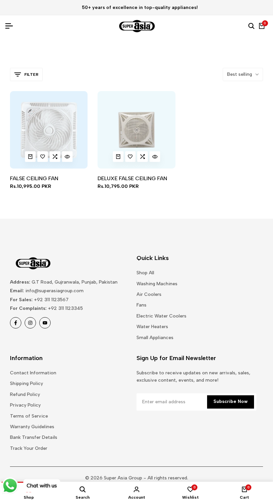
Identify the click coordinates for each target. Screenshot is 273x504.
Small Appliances (154, 337)
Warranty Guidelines (32, 427)
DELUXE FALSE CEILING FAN (132, 178)
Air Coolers (148, 294)
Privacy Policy (25, 405)
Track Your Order (28, 448)
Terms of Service (29, 416)
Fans (141, 305)
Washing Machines (156, 284)
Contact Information (33, 373)
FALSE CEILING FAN (34, 178)
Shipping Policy (26, 383)
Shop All (145, 273)
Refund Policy (25, 394)
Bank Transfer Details (33, 437)
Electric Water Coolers (161, 316)
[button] (42, 156)
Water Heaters (152, 326)
